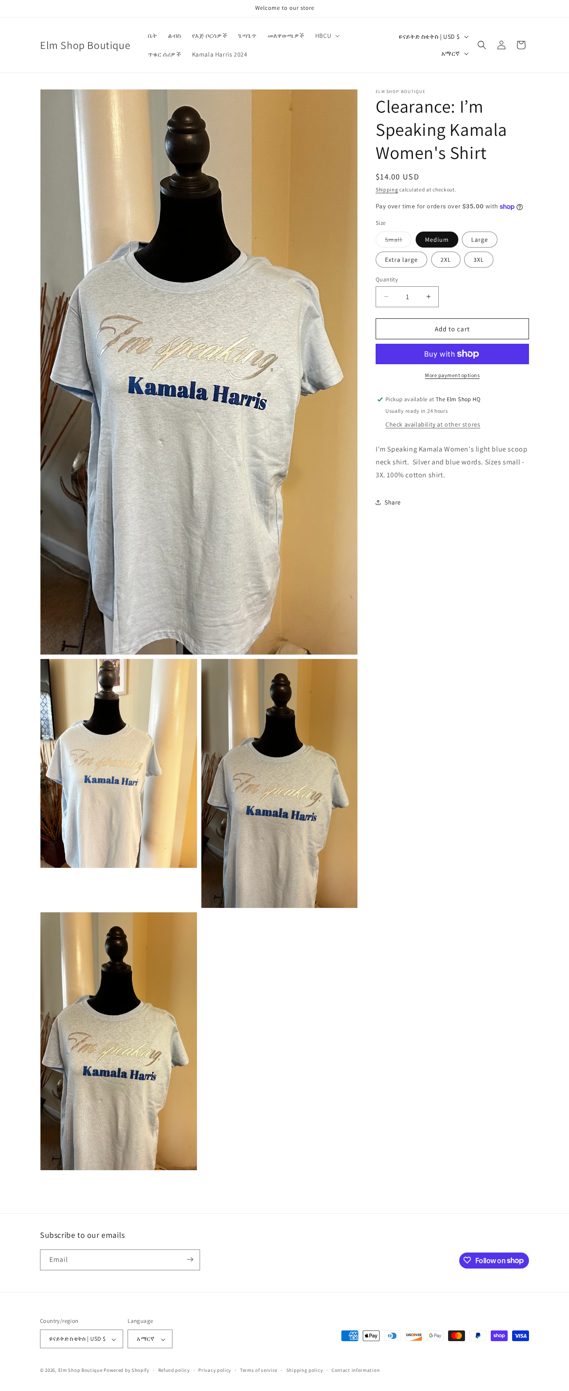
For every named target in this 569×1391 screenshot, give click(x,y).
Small (398, 241)
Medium (437, 239)
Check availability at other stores (432, 424)
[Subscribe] (190, 1259)
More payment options (452, 375)
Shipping (387, 189)
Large (479, 239)
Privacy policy (214, 1370)
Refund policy (174, 1370)
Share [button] (393, 502)
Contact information (356, 1370)
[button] (326, 35)
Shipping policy (304, 1370)
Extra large (401, 259)
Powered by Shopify (126, 1370)
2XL (446, 259)
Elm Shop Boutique (80, 1370)
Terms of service (258, 1370)
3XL (478, 259)
